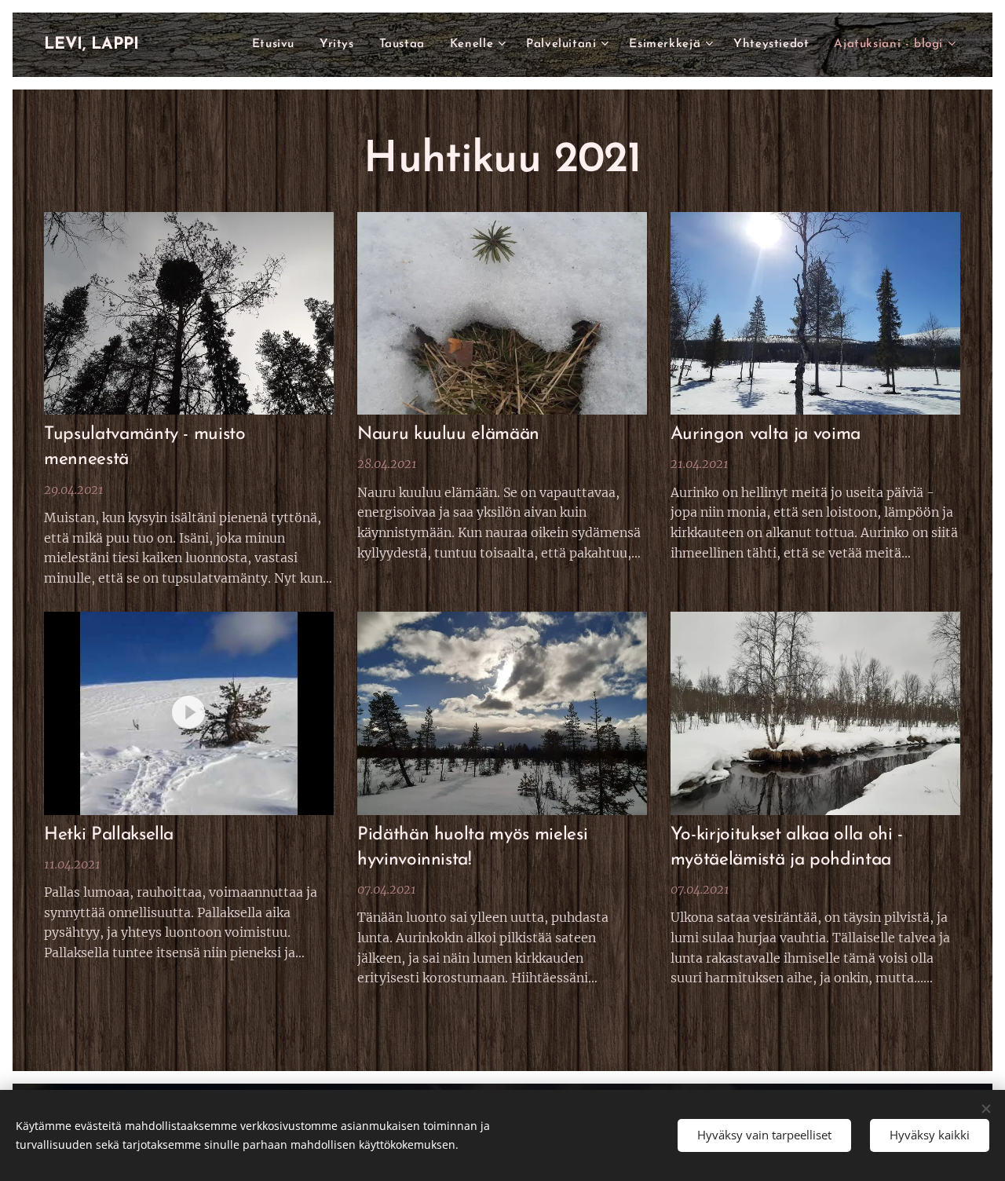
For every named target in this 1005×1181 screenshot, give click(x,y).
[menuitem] (277, 44)
